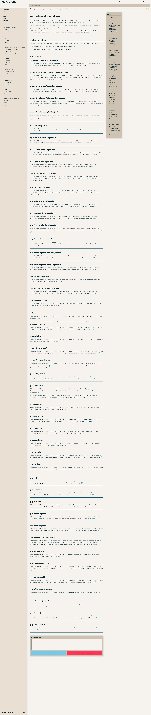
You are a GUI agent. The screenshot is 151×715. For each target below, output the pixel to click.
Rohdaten (6, 89)
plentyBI (5, 29)
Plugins (5, 102)
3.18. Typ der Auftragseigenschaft (113, 119)
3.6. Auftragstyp (112, 93)
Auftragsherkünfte (49, 353)
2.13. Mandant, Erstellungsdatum (112, 58)
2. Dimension (110, 19)
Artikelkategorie (56, 63)
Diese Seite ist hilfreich (50, 653)
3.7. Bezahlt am (112, 95)
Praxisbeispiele (7, 91)
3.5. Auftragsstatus (112, 91)
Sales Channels (6, 14)
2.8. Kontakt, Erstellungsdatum (112, 44)
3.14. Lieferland (112, 110)
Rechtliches (6, 100)
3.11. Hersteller (112, 103)
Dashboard (6, 31)
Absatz (6, 38)
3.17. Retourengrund (113, 116)
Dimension (43, 31)
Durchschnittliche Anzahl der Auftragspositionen (15, 47)
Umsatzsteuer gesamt (9, 71)
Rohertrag (7, 64)
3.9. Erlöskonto (112, 99)
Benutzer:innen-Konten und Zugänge (11, 98)
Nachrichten (7, 60)
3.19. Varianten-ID (112, 122)
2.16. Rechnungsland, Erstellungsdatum (113, 67)
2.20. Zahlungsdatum (113, 78)
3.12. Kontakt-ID (112, 106)
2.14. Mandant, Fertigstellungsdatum (113, 61)
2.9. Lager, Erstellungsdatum (114, 47)
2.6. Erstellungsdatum (113, 38)
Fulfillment (5, 20)
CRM (4, 25)
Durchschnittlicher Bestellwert (12, 49)
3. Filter (109, 80)
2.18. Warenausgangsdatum (114, 72)
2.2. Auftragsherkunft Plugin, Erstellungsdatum (114, 26)
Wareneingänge (8, 84)
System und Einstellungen (9, 96)
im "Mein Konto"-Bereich (65, 49)
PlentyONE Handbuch (36, 9)
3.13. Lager (111, 108)
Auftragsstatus (47, 379)
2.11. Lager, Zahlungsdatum (114, 52)
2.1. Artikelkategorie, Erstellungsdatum (113, 22)
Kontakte (7, 58)
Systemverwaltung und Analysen (9, 27)
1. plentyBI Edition (111, 17)
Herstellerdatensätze (49, 457)
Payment (5, 18)
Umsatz (6, 67)
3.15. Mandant (111, 112)
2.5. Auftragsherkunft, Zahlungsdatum (113, 35)
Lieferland (54, 204)
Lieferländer (47, 495)
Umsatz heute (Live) (9, 69)
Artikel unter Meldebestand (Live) (12, 44)
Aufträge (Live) (8, 42)
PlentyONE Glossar (7, 105)
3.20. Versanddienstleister (114, 124)
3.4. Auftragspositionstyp (114, 88)
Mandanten (47, 507)
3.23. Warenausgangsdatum (114, 130)
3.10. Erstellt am (112, 101)
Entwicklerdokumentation (134, 1)
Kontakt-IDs (63, 469)
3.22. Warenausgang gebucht (114, 128)
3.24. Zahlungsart (112, 132)
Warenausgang (70, 592)
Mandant (54, 216)
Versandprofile (47, 582)
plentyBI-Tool (79, 22)
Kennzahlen (6, 36)
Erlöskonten (39, 433)
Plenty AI (5, 93)
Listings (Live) (8, 51)
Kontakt (63, 152)
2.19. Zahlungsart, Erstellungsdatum (112, 75)
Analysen (6, 33)
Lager (53, 164)
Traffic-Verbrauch (8, 80)
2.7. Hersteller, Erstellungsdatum (112, 41)
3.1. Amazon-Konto (112, 82)
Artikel (4, 11)
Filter (86, 31)
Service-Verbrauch (9, 78)
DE (148, 1)
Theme (144, 1)
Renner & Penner (8, 75)
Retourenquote (8, 62)
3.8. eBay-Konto (112, 97)
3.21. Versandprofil (112, 126)
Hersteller (54, 141)
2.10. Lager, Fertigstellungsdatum (113, 49)
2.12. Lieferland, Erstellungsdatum (112, 55)
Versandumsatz (8, 82)
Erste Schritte (6, 9)
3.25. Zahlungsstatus (113, 134)
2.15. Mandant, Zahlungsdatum (115, 64)
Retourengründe (49, 530)
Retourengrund (56, 267)
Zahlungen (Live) (8, 87)
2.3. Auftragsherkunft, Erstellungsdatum (113, 29)
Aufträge (4, 16)
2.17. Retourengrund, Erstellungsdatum (113, 70)
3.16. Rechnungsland (113, 114)
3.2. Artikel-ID (111, 84)
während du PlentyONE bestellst (66, 46)
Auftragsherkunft (56, 75)
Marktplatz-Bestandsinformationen (12, 56)
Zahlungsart (55, 291)
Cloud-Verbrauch (8, 73)
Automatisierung (6, 22)
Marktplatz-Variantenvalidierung (12, 53)
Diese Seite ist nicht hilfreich (85, 653)
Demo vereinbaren (123, 1)
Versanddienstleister (52, 568)
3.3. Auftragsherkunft (113, 86)
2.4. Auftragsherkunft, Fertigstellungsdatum (113, 32)
